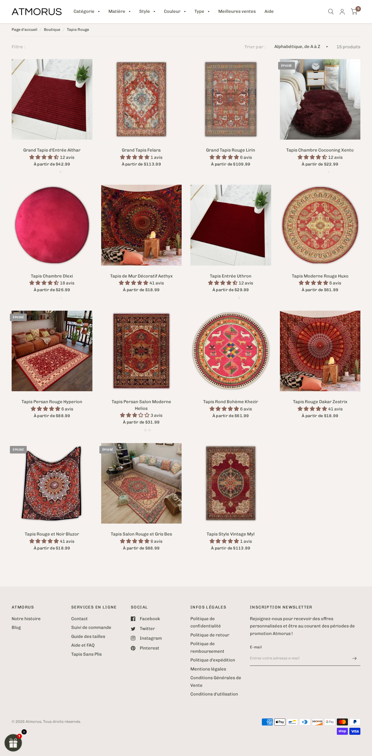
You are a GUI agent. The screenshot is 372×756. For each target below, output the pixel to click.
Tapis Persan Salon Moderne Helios (141, 405)
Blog (16, 627)
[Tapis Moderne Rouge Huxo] (320, 225)
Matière (116, 11)
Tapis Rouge (78, 29)
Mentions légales (208, 669)
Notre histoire (26, 618)
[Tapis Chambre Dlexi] (52, 225)
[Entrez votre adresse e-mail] (354, 658)
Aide (269, 11)
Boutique (52, 29)
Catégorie (84, 11)
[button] (13, 742)
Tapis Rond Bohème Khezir (230, 401)
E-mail (256, 647)
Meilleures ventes (237, 11)
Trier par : (255, 46)
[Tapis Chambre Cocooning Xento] (320, 99)
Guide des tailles (88, 636)
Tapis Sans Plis (86, 654)
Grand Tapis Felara (141, 150)
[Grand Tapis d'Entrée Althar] (52, 99)
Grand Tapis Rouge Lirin (230, 150)
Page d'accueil (24, 29)
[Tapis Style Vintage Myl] (230, 483)
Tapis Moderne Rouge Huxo (320, 276)
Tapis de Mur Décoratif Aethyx (141, 276)
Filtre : (18, 46)
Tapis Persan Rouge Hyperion (52, 401)
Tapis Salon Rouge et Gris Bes (141, 534)
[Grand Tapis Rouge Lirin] (230, 99)
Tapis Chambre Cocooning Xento (320, 150)
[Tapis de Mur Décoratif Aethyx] (141, 225)
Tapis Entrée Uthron (230, 276)
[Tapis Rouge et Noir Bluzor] (52, 483)
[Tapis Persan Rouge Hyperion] (52, 351)
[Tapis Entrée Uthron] (230, 225)
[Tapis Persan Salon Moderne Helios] (141, 351)
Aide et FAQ (82, 645)
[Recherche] (331, 11)
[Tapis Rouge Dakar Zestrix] (320, 351)
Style (144, 11)
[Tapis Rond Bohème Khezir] (230, 351)
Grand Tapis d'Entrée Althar (52, 150)
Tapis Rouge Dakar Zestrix (320, 401)
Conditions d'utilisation (214, 694)
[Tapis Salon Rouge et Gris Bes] (141, 483)
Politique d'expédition (212, 660)
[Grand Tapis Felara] (141, 99)
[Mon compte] (342, 11)
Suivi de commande (91, 627)
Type (199, 11)
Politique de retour (209, 635)
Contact (79, 618)
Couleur (172, 11)
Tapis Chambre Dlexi (52, 276)
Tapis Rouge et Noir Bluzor (52, 534)
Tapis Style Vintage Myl (231, 534)
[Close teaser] (24, 732)
